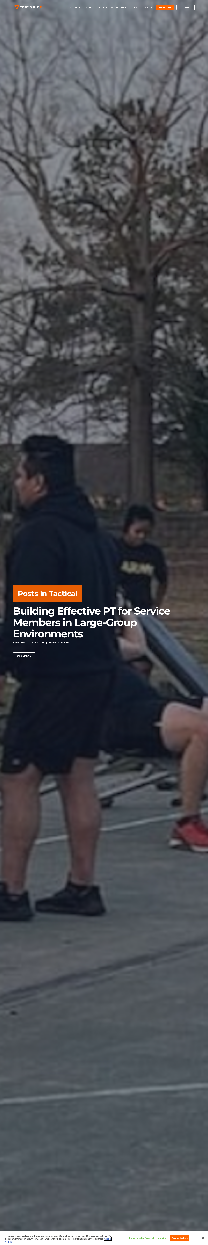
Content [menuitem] (148, 7)
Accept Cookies (180, 1237)
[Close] (203, 1237)
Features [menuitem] (102, 7)
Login (185, 7)
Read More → (24, 656)
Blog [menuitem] (136, 7)
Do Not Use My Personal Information (148, 1237)
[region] (104, 1238)
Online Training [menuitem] (120, 7)
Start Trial (165, 7)
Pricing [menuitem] (88, 7)
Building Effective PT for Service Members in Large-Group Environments (91, 622)
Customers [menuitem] (73, 7)
